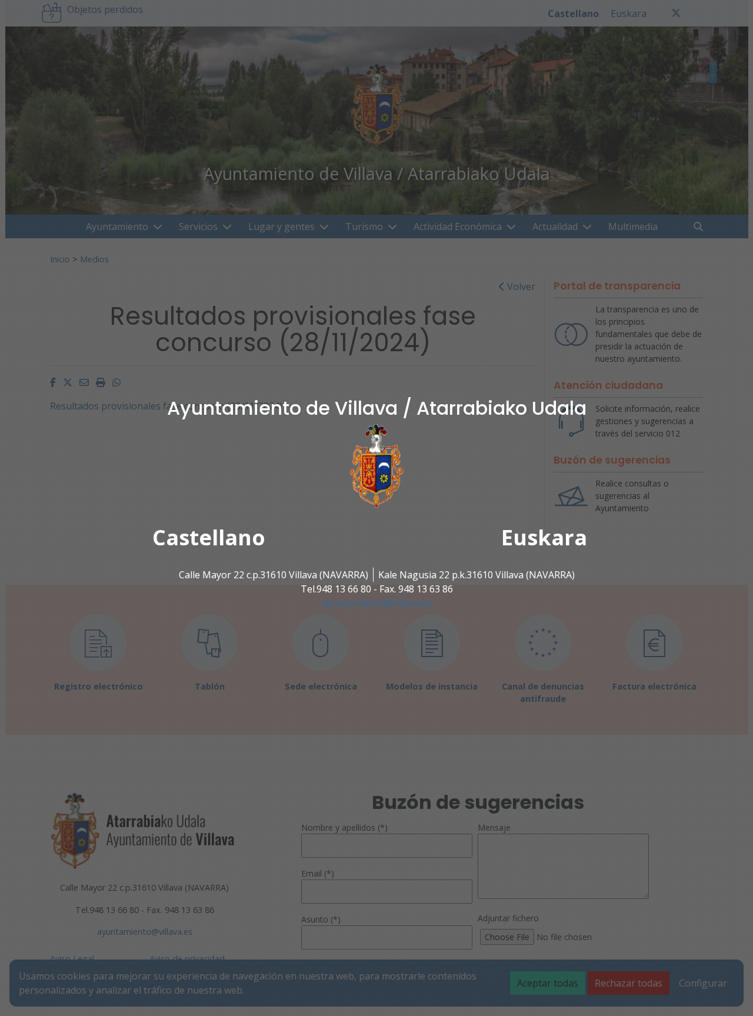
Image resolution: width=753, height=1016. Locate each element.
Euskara (544, 537)
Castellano (208, 537)
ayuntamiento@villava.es (376, 603)
